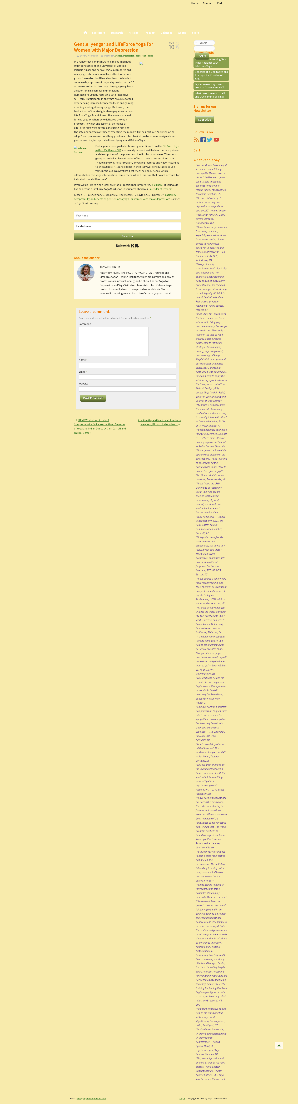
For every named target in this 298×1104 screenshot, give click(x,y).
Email (83, 371)
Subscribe (204, 119)
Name (83, 359)
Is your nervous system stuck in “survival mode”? (209, 85)
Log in (182, 1098)
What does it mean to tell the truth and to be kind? (210, 95)
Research (117, 33)
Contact (208, 3)
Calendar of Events (160, 189)
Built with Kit (127, 246)
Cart (219, 3)
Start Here (98, 33)
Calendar (166, 33)
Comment (85, 324)
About (182, 33)
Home (194, 3)
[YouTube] (216, 140)
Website (83, 383)
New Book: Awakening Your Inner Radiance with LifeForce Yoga (210, 63)
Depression (128, 55)
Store (195, 33)
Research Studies (144, 55)
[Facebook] (203, 140)
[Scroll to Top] (279, 1045)
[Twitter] (210, 140)
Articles (133, 33)
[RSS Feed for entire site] (196, 140)
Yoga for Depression (97, 14)
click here (157, 184)
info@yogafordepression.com (91, 1098)
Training (149, 33)
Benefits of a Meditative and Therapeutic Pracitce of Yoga (211, 75)
